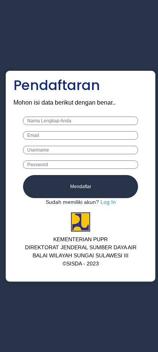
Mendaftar (80, 186)
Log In (107, 202)
